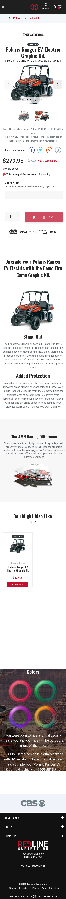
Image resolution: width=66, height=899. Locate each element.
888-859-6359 (38, 866)
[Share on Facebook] (32, 150)
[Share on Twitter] (40, 150)
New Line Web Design (47, 896)
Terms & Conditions (51, 888)
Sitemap (12, 888)
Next (57, 84)
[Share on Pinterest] (49, 150)
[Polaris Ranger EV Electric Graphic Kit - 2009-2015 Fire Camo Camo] (42, 116)
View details (18, 584)
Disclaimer (24, 888)
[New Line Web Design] (35, 897)
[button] (58, 150)
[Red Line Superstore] (34, 6)
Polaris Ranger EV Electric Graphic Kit (18, 569)
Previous (8, 84)
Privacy (35, 888)
